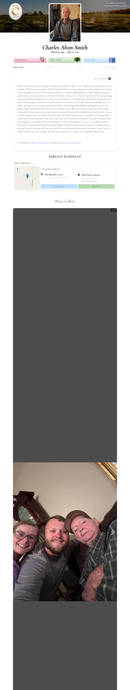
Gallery (80, 67)
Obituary (18, 67)
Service (50, 67)
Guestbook (111, 67)
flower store (76, 143)
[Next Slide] (113, 532)
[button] (27, 176)
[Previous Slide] (17, 532)
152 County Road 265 (89, 178)
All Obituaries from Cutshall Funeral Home (115, 4)
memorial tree (43, 143)
